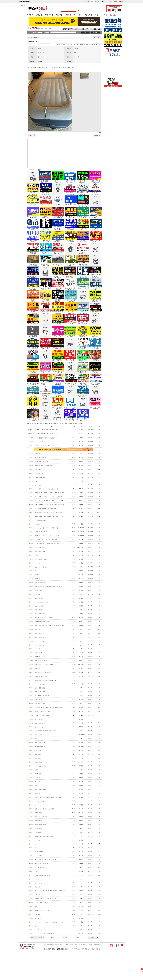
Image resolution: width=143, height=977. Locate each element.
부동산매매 (88, 15)
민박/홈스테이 (71, 15)
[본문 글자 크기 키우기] (94, 37)
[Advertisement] (46, 153)
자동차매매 (59, 15)
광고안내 (59, 949)
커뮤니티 (98, 15)
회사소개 (46, 949)
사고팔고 (30, 15)
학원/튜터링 (49, 15)
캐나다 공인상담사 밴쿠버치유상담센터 (45, 438)
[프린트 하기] (98, 37)
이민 (105, 15)
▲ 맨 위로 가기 (78, 937)
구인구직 (39, 15)
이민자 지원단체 (96, 949)
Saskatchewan (115, 15)
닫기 (22, 5)
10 (63, 937)
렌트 (80, 15)
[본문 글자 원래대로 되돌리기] (96, 37)
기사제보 (52, 949)
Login (35, 1)
